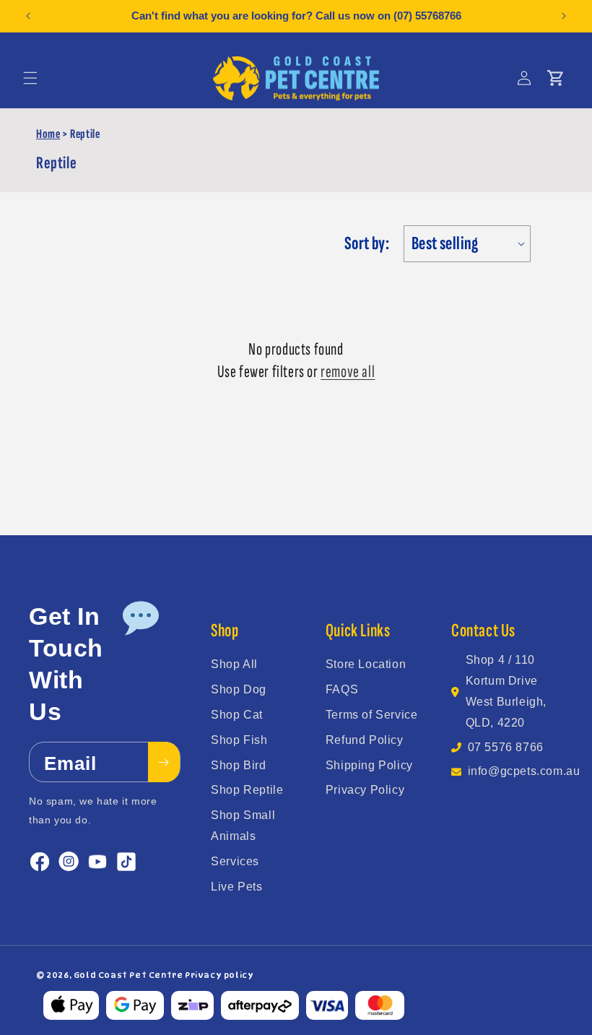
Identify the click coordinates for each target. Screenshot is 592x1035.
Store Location (366, 664)
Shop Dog (238, 689)
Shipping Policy (369, 765)
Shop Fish (239, 740)
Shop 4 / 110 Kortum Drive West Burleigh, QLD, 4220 (506, 691)
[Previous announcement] (28, 16)
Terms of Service (372, 715)
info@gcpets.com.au (524, 771)
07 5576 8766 (506, 747)
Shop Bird (238, 765)
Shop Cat (237, 715)
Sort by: (366, 244)
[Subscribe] (164, 762)
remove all (348, 371)
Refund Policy (365, 740)
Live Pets (236, 886)
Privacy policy (219, 975)
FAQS (342, 689)
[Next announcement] (564, 16)
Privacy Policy (365, 790)
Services (235, 861)
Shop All (234, 664)
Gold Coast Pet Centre (128, 975)
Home (48, 134)
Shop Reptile (247, 790)
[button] (30, 78)
